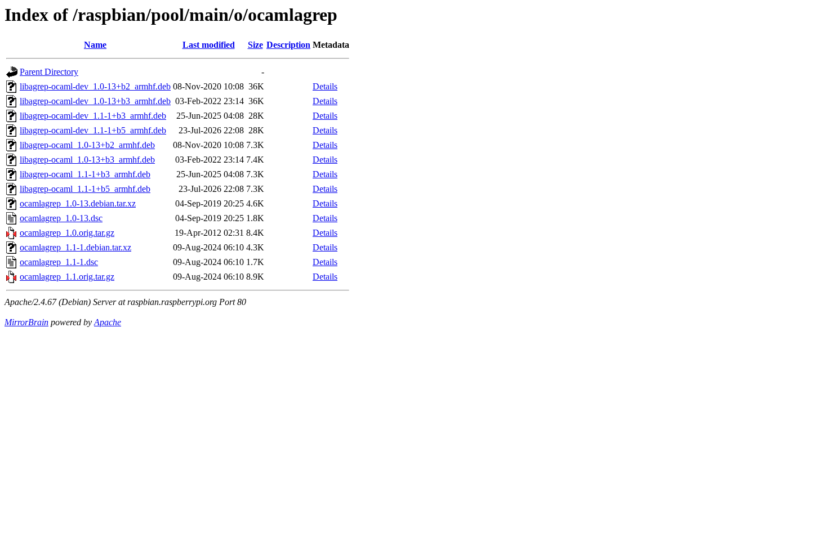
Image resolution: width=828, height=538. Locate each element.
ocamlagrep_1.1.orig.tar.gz (67, 276)
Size (255, 45)
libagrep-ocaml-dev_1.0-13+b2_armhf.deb (95, 86)
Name (95, 45)
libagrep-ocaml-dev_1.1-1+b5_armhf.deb (93, 130)
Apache (107, 322)
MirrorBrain (26, 322)
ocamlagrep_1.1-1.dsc (59, 262)
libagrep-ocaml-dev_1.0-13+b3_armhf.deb (95, 101)
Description (288, 45)
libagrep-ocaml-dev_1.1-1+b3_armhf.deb (93, 115)
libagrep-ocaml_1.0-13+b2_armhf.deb (87, 145)
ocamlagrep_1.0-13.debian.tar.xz (78, 203)
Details (325, 86)
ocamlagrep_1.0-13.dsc (61, 218)
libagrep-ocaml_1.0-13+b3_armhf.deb (87, 159)
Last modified (208, 45)
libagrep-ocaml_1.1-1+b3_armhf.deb (85, 174)
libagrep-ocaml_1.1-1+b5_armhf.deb (85, 189)
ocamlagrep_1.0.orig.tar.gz (67, 232)
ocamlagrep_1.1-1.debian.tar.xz (75, 247)
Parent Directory (49, 72)
